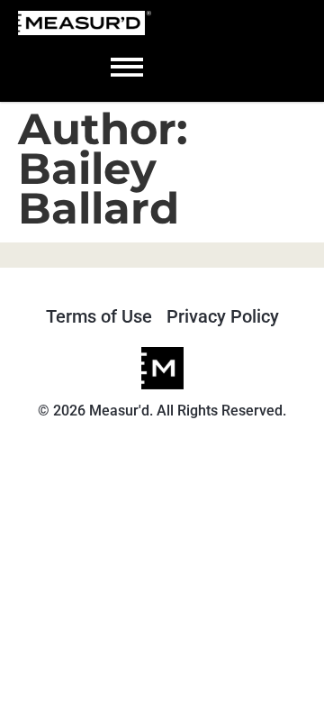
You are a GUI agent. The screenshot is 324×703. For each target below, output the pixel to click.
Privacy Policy (222, 316)
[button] (127, 65)
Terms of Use (99, 316)
